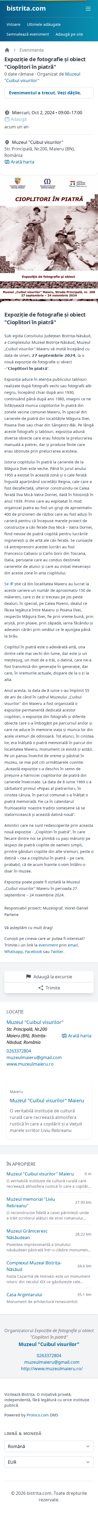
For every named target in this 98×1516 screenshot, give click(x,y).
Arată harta (79, 1036)
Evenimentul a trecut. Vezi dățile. (45, 93)
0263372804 (19, 1051)
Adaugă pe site (69, 34)
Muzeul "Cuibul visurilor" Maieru (47, 1100)
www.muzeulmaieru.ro (30, 1064)
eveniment (48, 945)
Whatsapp (13, 951)
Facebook (33, 951)
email (73, 945)
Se (6, 583)
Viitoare (13, 24)
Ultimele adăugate (44, 24)
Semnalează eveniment (28, 34)
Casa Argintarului (24, 1295)
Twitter (57, 951)
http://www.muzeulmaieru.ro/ (52, 1369)
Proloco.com (38, 1415)
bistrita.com (26, 8)
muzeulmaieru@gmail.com (34, 1057)
